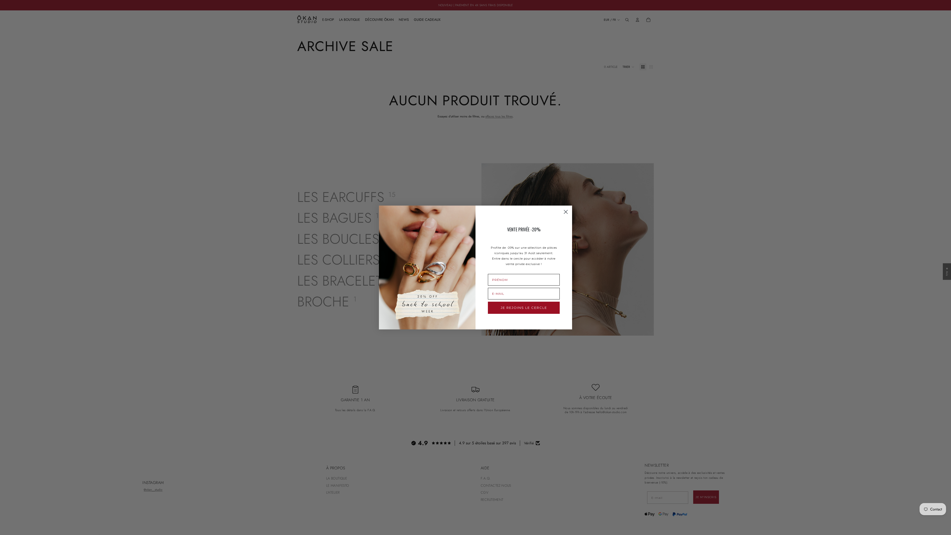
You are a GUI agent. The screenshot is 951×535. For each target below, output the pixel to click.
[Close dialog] (565, 212)
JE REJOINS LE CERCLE (524, 308)
